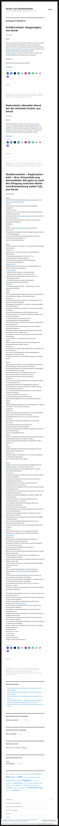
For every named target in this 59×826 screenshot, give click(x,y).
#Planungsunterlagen (32, 200)
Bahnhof (25, 774)
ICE (27, 783)
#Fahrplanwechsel (20, 603)
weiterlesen (9, 67)
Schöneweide (16, 787)
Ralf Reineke (11, 94)
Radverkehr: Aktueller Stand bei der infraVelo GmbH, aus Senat (23, 108)
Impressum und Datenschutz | (15, 806)
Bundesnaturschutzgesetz (12, 164)
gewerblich (21, 95)
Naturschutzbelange (38, 164)
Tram (7, 790)
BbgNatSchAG (24, 670)
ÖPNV (22, 671)
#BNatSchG (26, 256)
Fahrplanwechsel (10, 671)
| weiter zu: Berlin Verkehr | (13, 803)
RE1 (22, 785)
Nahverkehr (35, 783)
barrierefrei (30, 774)
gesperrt (38, 780)
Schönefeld (9, 788)
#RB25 (8, 469)
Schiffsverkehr (33, 94)
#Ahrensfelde (20, 202)
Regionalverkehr (36, 668)
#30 (18, 467)
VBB (40, 673)
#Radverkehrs (10, 535)
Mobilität (30, 783)
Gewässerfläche (14, 95)
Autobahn (18, 774)
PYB (7, 166)
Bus (24, 668)
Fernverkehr (18, 780)
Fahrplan (39, 777)
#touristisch (25, 49)
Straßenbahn (33, 788)
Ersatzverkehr (32, 777)
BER (8, 777)
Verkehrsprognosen (10, 674)
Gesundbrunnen (9, 783)
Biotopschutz (41, 94)
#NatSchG (10, 270)
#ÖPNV (28, 583)
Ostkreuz (8, 785)
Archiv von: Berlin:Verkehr (19, 9)
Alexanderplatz (12, 774)
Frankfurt (33, 780)
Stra (26, 787)
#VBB (8, 599)
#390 (31, 605)
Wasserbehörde (18, 97)
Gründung (21, 164)
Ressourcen (35, 166)
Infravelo (26, 164)
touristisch (11, 97)
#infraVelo (9, 126)
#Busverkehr (22, 571)
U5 (9, 790)
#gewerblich (12, 49)
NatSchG (31, 164)
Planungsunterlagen (25, 673)
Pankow (13, 785)
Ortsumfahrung (28, 671)
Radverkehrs (33, 673)
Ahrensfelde (17, 670)
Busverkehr (35, 670)
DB (27, 777)
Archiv (7, 761)
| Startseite (9, 799)
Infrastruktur (26, 94)
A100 (7, 774)
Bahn (22, 774)
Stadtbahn (21, 787)
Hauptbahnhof (18, 783)
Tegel (41, 788)
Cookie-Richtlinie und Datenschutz (45, 823)
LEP (15, 671)
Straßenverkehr (9, 670)
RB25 (37, 673)
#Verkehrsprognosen (16, 228)
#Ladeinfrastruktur (11, 53)
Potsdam (18, 785)
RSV (40, 166)
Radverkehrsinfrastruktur (26, 166)
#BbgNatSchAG (10, 264)
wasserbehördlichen (27, 97)
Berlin (12, 777)
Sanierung (35, 785)
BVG (20, 777)
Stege (7, 97)
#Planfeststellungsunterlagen (27, 216)
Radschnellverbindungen (14, 166)
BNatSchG (8, 95)
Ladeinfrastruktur (29, 95)
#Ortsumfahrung (11, 202)
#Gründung (31, 124)
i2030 (24, 783)
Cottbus (25, 777)
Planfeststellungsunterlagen (12, 673)
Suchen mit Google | (12, 810)
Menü (50, 9)
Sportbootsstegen (37, 95)
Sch (39, 785)
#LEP (7, 284)
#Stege (13, 43)
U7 (11, 790)
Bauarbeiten (37, 774)
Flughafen (26, 780)
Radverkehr (32, 163)
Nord (40, 783)
